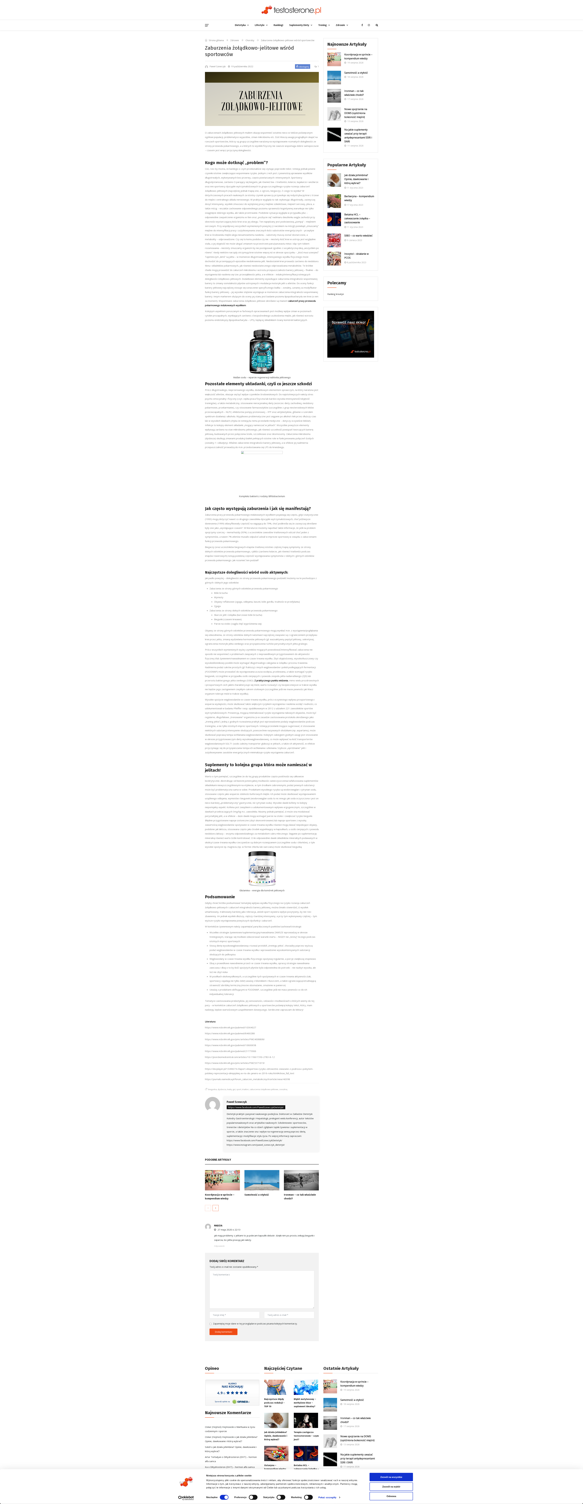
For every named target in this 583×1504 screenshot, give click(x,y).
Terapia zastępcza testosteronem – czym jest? (306, 1436)
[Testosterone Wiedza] (291, 9)
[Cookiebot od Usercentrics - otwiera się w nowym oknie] (186, 1498)
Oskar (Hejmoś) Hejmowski (219, 1426)
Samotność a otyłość (256, 1194)
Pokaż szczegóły (327, 1497)
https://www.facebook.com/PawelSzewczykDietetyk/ (256, 1107)
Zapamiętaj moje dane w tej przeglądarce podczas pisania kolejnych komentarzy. (255, 1323)
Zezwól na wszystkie (391, 1477)
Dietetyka (240, 25)
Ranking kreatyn (335, 294)
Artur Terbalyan (213, 1456)
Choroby (249, 40)
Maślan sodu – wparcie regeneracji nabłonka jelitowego (262, 377)
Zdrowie (340, 25)
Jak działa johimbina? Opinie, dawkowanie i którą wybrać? (356, 179)
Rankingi (278, 25)
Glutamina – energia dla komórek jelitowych (262, 890)
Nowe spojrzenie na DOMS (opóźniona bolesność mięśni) (355, 113)
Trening (322, 25)
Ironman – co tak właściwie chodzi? (354, 93)
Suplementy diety (299, 25)
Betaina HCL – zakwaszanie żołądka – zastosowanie (357, 218)
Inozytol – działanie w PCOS (356, 255)
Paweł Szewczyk (237, 1102)
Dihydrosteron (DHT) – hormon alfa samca (232, 1466)
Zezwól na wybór (391, 1486)
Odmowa (391, 1496)
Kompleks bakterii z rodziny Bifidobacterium (262, 496)
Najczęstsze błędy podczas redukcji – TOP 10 (274, 1403)
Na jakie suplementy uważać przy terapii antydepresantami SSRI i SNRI (358, 135)
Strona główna (216, 40)
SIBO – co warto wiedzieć (358, 235)
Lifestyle (259, 25)
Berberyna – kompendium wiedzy (359, 198)
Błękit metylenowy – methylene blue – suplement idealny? (305, 1403)
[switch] (253, 1497)
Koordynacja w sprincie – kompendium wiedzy (358, 56)
